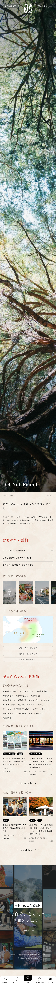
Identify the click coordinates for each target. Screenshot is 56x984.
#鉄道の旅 (7, 718)
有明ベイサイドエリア (28, 648)
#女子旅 (21, 705)
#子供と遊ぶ (8, 713)
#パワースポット (40, 709)
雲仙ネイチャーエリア (28, 659)
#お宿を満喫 (42, 691)
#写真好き (22, 700)
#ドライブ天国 (9, 705)
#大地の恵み (8, 696)
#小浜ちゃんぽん (10, 691)
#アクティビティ (27, 691)
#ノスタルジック (36, 713)
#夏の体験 (35, 696)
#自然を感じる (22, 696)
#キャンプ (7, 709)
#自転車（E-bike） (22, 709)
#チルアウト (46, 700)
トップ (5, 496)
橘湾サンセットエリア (28, 654)
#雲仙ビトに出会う (35, 705)
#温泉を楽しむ (9, 700)
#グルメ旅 (33, 700)
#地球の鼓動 (21, 713)
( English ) (42, 6)
